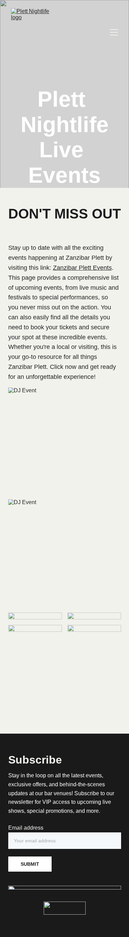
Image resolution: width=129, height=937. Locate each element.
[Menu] (114, 32)
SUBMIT (30, 864)
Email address (25, 828)
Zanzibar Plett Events (82, 267)
